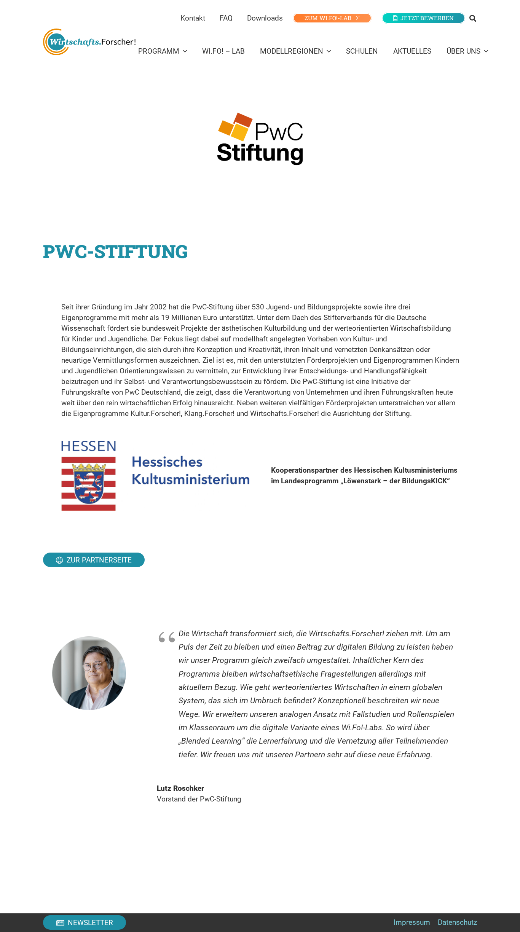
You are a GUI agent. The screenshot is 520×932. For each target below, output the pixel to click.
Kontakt (192, 18)
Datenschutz (457, 922)
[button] (472, 18)
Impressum (412, 922)
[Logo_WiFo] (89, 42)
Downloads (265, 18)
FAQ (226, 18)
